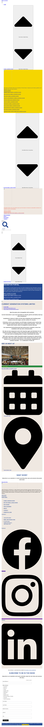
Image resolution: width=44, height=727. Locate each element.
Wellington (6, 692)
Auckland (5, 686)
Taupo (5, 689)
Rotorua (5, 688)
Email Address (6, 681)
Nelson (5, 693)
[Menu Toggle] (2, 2)
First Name (5, 701)
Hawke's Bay (6, 690)
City (3, 716)
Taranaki (5, 697)
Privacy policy (26, 724)
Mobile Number (5, 708)
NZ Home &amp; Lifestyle (8, 696)
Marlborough (6, 694)
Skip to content (5, 0)
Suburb (4, 712)
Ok (22, 724)
